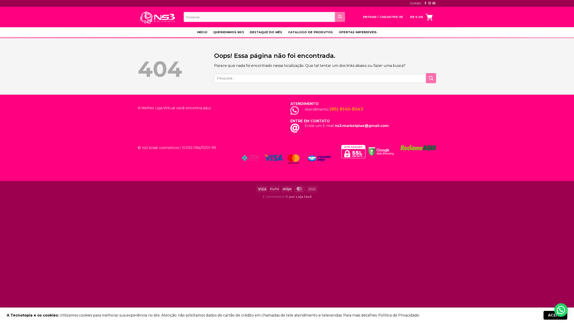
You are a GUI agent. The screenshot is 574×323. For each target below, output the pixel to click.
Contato (416, 3)
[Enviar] (340, 17)
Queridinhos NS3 (228, 32)
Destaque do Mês (266, 32)
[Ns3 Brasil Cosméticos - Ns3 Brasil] (157, 17)
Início (202, 32)
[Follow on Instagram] (429, 3)
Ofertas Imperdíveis (358, 32)
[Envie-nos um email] (434, 3)
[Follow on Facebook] (425, 3)
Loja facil (303, 197)
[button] (561, 310)
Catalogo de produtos (310, 32)
